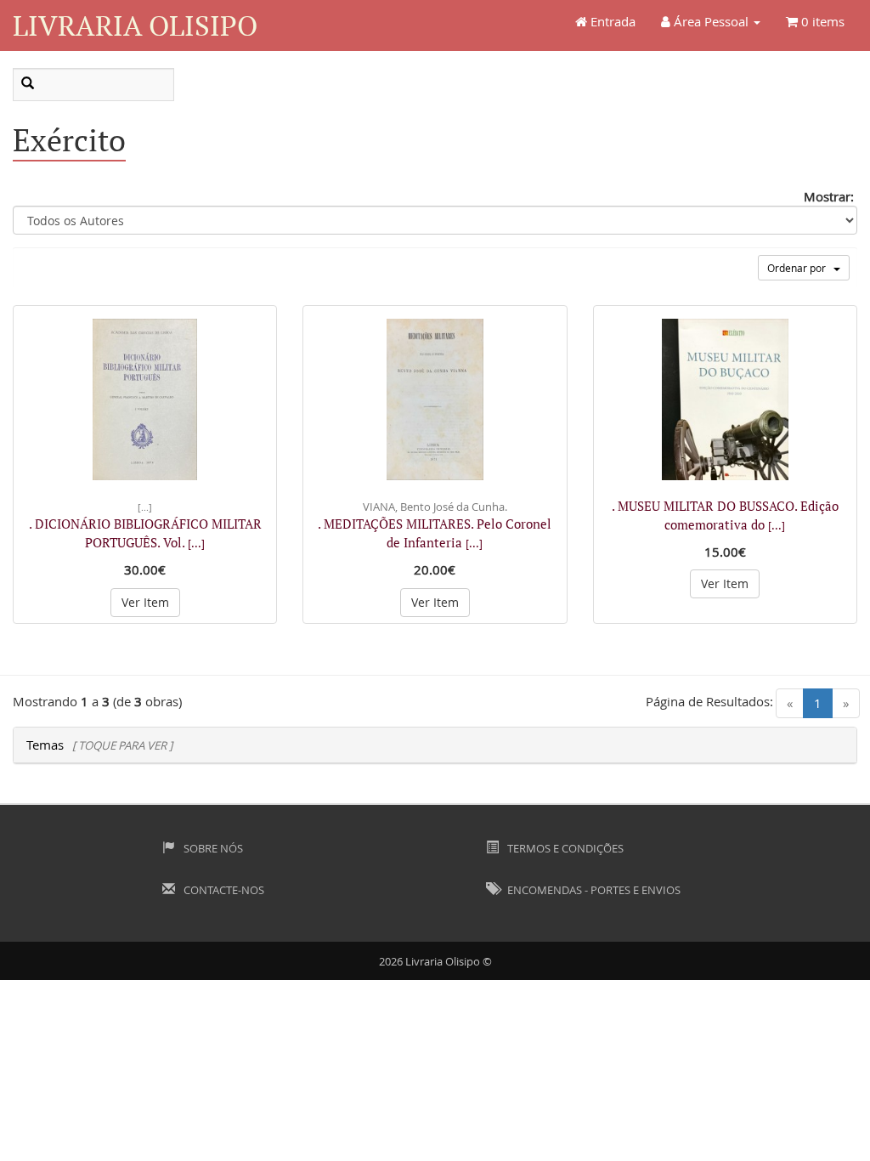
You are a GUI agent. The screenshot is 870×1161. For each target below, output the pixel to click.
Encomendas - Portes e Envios (593, 890)
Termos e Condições (564, 848)
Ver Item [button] (145, 602)
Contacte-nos (222, 890)
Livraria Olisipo (135, 25)
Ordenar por (800, 268)
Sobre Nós (212, 848)
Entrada (611, 21)
